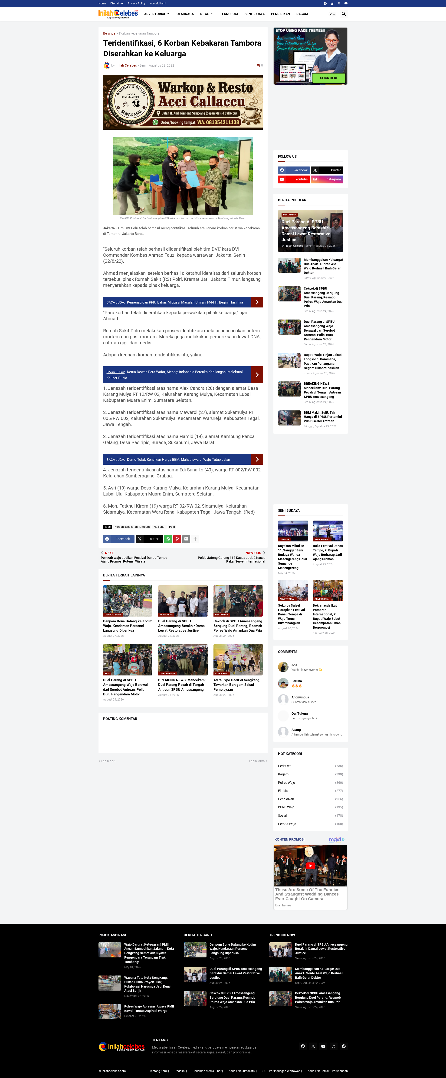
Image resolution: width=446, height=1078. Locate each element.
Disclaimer (117, 3)
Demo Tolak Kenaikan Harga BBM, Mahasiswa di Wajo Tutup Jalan (178, 459)
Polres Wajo (310, 782)
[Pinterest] (177, 539)
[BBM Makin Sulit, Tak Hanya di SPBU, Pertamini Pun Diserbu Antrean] (289, 417)
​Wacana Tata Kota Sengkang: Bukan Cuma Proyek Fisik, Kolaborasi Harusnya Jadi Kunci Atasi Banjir (147, 984)
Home (102, 3)
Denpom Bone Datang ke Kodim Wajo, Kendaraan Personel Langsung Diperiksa (127, 626)
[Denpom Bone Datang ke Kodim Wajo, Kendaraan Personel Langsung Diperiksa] (195, 949)
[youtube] (346, 3)
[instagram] (332, 3)
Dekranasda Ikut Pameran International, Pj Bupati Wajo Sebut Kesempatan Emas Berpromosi (327, 616)
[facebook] (325, 3)
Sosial (310, 815)
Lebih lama (257, 761)
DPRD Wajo (310, 807)
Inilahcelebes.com (114, 1071)
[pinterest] (344, 1046)
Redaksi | (181, 1071)
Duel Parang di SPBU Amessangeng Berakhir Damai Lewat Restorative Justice (182, 626)
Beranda (109, 33)
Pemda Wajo (310, 824)
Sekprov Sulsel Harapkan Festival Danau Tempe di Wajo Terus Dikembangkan (291, 614)
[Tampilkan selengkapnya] (195, 539)
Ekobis (310, 791)
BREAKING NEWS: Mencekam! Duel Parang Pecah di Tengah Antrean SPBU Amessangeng (182, 685)
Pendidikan (280, 14)
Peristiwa (310, 766)
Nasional (159, 526)
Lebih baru (108, 761)
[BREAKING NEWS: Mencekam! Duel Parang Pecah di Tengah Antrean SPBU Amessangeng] (289, 389)
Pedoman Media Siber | (208, 1071)
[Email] (186, 539)
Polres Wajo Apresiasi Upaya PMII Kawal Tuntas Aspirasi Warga (149, 1008)
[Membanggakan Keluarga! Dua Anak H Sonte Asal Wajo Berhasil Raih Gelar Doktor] (289, 265)
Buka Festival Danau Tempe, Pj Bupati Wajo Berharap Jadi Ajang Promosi (328, 552)
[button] (332, 14)
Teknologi (229, 14)
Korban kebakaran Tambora (139, 33)
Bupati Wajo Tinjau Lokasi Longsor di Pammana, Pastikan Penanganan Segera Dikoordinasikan (323, 361)
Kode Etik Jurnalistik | (243, 1071)
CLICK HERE (329, 78)
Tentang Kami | (159, 1071)
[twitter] (339, 3)
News (204, 14)
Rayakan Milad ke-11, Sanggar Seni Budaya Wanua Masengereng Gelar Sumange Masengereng (292, 557)
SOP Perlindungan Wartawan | (282, 1071)
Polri (172, 526)
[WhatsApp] (168, 539)
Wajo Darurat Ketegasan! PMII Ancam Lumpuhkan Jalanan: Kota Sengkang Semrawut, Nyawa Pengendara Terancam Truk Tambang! (149, 953)
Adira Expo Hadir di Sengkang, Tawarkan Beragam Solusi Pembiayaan (236, 685)
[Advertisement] (308, 114)
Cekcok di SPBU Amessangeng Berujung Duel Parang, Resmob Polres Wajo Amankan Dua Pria (237, 626)
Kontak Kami (158, 3)
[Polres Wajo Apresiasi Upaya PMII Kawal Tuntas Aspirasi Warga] (109, 1011)
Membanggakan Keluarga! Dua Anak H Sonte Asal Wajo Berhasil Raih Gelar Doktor (323, 266)
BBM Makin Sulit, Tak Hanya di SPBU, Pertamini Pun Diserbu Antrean (323, 417)
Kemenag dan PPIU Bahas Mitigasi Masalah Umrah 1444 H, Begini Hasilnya (185, 302)
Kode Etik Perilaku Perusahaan (328, 1071)
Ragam (302, 14)
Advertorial (155, 14)
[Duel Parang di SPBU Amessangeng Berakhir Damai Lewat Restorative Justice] (195, 974)
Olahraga (185, 14)
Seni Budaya (255, 14)
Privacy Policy (136, 3)
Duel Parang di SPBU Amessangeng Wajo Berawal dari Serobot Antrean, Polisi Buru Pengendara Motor (125, 687)
